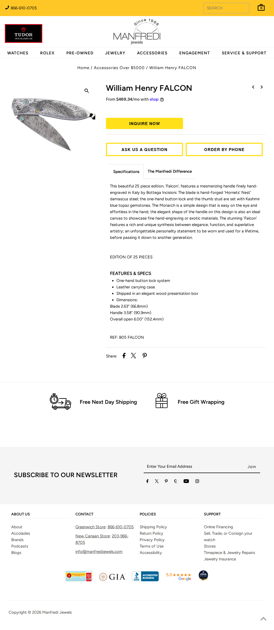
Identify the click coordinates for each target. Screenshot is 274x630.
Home (83, 67)
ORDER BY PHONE (224, 149)
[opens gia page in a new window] (112, 580)
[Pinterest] (166, 482)
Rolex (248, 28)
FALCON (149, 88)
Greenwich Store (90, 527)
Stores (210, 546)
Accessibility (151, 552)
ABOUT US (20, 514)
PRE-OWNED (79, 53)
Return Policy (151, 533)
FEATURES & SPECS (130, 273)
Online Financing (218, 527)
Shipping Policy (153, 527)
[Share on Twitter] (133, 356)
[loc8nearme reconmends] (203, 580)
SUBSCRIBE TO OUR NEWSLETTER (65, 475)
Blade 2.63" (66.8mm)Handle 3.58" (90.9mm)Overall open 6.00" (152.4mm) (136, 313)
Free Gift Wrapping (201, 402)
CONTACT (84, 514)
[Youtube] (186, 482)
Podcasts (19, 546)
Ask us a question (144, 149)
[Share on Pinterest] (145, 356)
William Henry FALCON (172, 67)
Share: (111, 356)
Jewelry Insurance (220, 559)
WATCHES (17, 53)
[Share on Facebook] (124, 356)
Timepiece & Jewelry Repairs (229, 552)
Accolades (20, 533)
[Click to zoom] (87, 91)
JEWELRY (115, 53)
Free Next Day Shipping (108, 402)
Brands (17, 539)
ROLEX (47, 53)
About (16, 527)
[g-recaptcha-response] (137, 626)
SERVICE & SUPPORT (244, 53)
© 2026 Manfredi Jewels (50, 612)
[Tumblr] (175, 482)
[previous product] (253, 87)
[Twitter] (157, 482)
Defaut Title (185, 109)
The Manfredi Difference (170, 171)
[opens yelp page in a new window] (79, 580)
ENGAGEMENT (194, 53)
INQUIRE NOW (144, 123)
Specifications (126, 171)
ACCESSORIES (152, 53)
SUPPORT (212, 514)
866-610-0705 (23, 8)
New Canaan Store (92, 536)
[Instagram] (197, 482)
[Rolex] (248, 34)
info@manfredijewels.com (99, 551)
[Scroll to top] (263, 619)
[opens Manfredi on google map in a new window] (178, 580)
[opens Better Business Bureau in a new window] (145, 580)
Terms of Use (151, 546)
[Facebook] (147, 482)
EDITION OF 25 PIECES (131, 257)
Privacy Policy (152, 539)
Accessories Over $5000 (119, 67)
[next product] (261, 87)
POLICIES (148, 514)
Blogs (16, 552)
